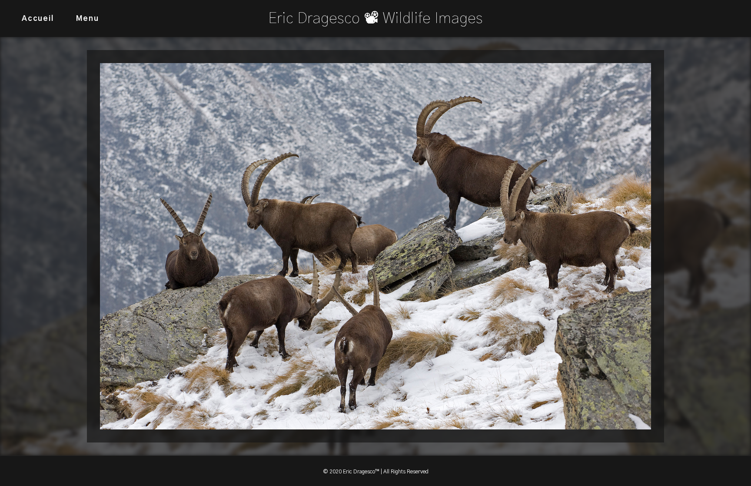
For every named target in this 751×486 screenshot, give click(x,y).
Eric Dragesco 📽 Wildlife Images (375, 18)
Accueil (38, 18)
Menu (87, 18)
